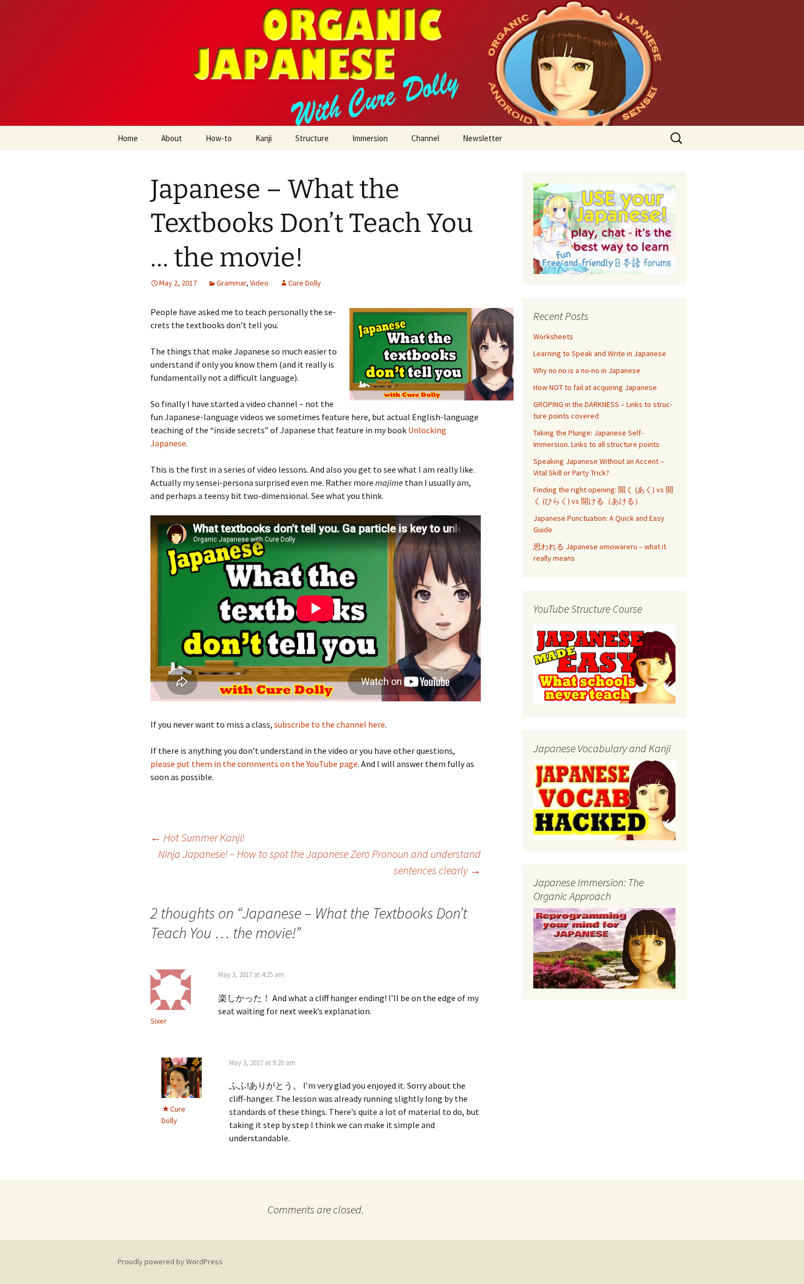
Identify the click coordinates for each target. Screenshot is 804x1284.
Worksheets (553, 336)
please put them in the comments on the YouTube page (254, 763)
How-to (219, 138)
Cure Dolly (304, 283)
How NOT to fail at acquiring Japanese (595, 387)
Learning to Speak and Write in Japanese (599, 353)
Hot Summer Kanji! (197, 837)
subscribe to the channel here (329, 724)
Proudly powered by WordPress (170, 1261)
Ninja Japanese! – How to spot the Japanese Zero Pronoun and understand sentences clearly (319, 862)
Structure (312, 138)
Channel (425, 138)
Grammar (231, 283)
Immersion (370, 138)
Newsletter (482, 138)
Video (259, 283)
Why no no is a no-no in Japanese (586, 370)
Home (128, 138)
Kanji (263, 138)
